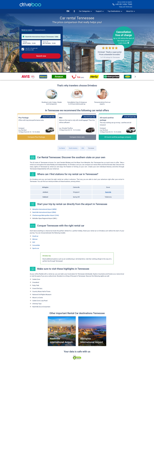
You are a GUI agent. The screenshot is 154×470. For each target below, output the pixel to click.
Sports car (35, 248)
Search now (41, 56)
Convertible (36, 245)
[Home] (30, 4)
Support (99, 11)
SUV (33, 242)
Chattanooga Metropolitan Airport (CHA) (45, 215)
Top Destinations (114, 11)
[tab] (27, 29)
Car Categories (84, 11)
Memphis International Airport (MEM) (44, 209)
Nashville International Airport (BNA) (44, 212)
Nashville (108, 192)
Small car (35, 236)
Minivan (35, 239)
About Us (129, 11)
